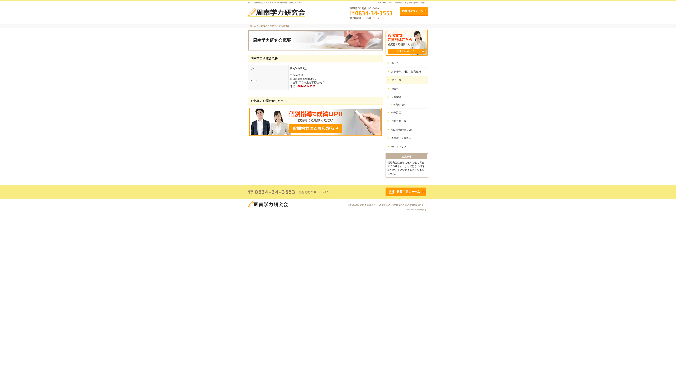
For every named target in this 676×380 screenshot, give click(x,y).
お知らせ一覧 (398, 121)
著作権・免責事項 (401, 138)
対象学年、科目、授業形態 (406, 71)
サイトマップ (398, 146)
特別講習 (396, 112)
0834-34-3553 (307, 86)
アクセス (396, 80)
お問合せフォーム (414, 11)
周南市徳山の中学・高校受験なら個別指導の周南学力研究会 (388, 205)
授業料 (395, 88)
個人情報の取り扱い (402, 129)
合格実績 (396, 97)
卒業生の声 (399, 104)
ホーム (395, 63)
